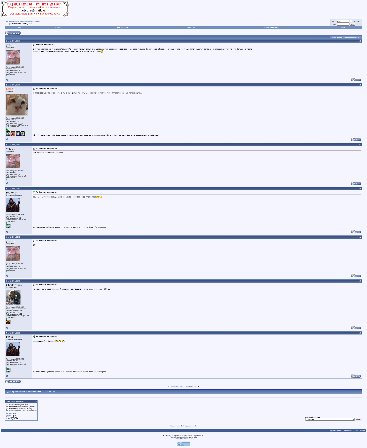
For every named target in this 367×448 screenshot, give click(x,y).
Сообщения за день (272, 27)
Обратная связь (335, 430)
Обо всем (28, 21)
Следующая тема (191, 386)
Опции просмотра (351, 37)
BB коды (9, 413)
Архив (355, 430)
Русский (173, 437)
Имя (332, 21)
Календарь (191, 27)
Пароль (333, 24)
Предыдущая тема (176, 386)
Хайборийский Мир (16, 21)
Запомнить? (356, 21)
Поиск (342, 27)
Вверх (362, 430)
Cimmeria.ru (347, 430)
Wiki (19, 27)
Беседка (37, 21)
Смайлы (9, 415)
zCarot (185, 437)
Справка (58, 27)
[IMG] (8, 417)
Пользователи (122, 27)
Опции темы (336, 37)
